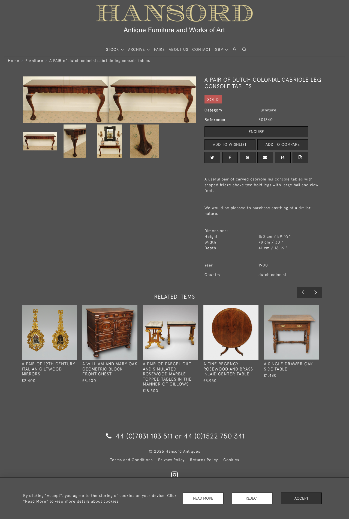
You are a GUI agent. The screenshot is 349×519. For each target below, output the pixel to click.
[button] (244, 49)
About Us (178, 49)
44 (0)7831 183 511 (144, 436)
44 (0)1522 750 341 (214, 436)
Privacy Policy (171, 460)
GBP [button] (219, 49)
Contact (201, 49)
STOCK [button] (113, 49)
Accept (301, 498)
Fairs (159, 49)
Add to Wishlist (230, 144)
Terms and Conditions (131, 460)
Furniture (34, 60)
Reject (252, 498)
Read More (203, 498)
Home (13, 60)
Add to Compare (283, 144)
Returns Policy (204, 460)
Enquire (256, 131)
